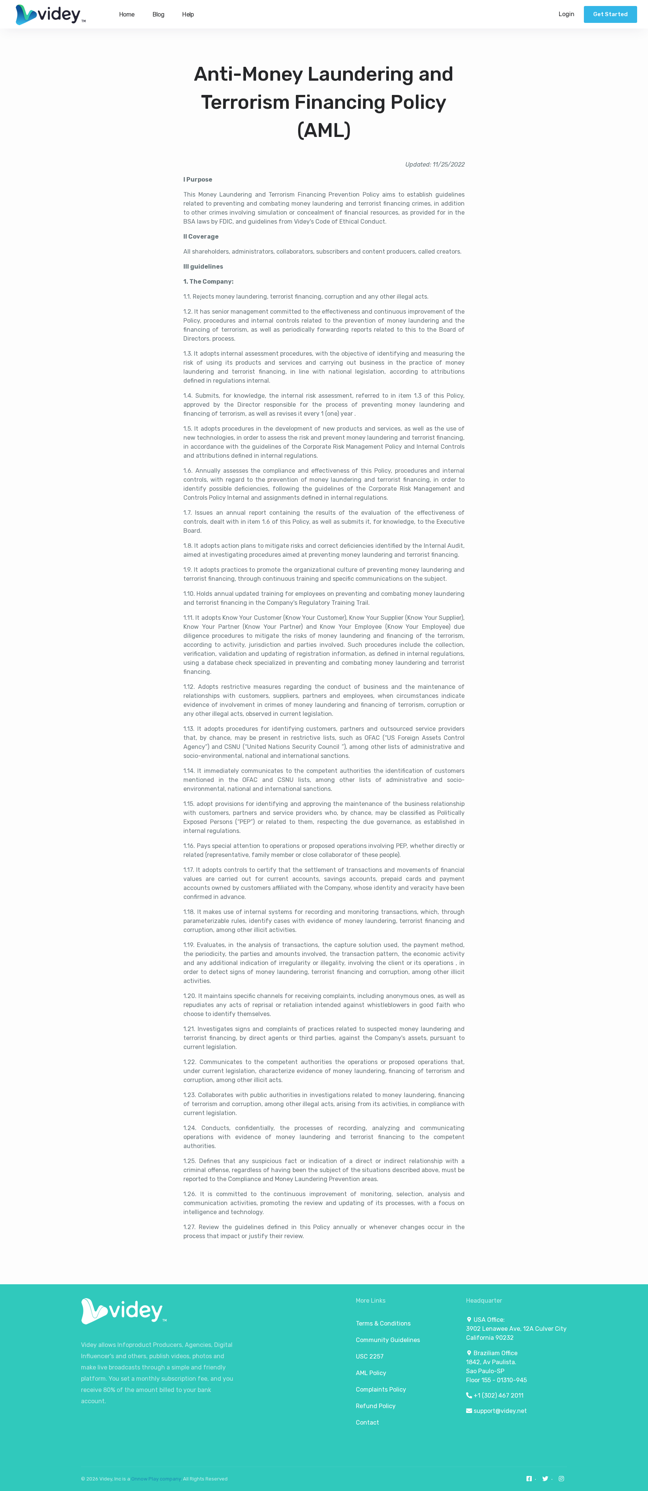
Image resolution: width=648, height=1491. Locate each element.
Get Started (610, 14)
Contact (367, 1422)
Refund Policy (376, 1406)
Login (566, 14)
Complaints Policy (381, 1389)
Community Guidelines (388, 1340)
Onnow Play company (156, 1479)
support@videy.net (500, 1410)
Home (127, 14)
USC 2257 (370, 1356)
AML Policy (371, 1373)
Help (188, 14)
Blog (159, 14)
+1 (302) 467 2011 (499, 1395)
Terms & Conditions (383, 1323)
